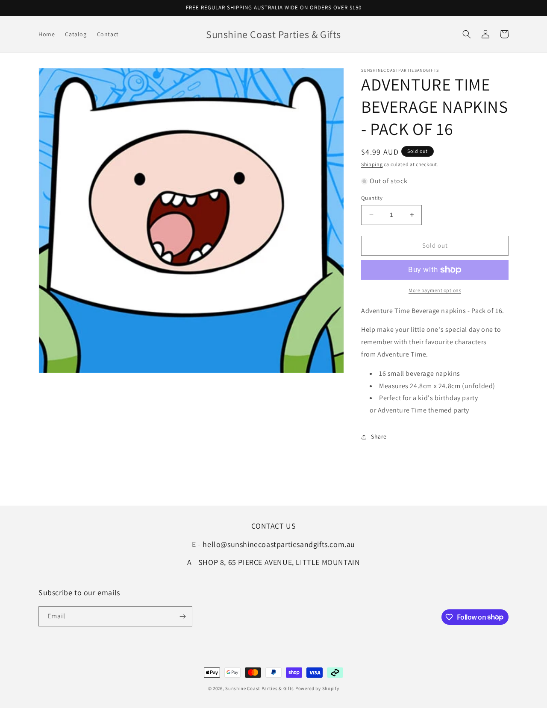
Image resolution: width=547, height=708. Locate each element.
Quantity (371, 198)
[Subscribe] (182, 616)
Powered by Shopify (317, 688)
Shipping (372, 164)
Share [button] (379, 436)
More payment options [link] (435, 290)
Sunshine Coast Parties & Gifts (259, 688)
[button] (466, 34)
